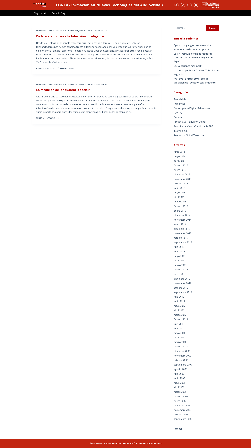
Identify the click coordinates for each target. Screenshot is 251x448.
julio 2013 (179, 246)
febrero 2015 (181, 206)
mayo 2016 (179, 156)
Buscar (212, 27)
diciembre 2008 (182, 405)
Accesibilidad (180, 99)
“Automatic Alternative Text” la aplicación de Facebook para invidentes (195, 80)
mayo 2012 (179, 305)
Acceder (178, 428)
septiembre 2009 (183, 364)
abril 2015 (179, 197)
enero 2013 (180, 274)
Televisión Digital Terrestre (189, 135)
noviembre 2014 (182, 219)
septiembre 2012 (183, 292)
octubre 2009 (181, 360)
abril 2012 (179, 310)
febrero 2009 (181, 396)
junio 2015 (179, 188)
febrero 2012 (181, 319)
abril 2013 (179, 260)
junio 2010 (179, 328)
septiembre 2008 (183, 419)
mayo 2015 (179, 192)
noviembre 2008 (182, 410)
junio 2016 (179, 151)
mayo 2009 (179, 382)
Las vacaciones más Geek (188, 66)
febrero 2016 (181, 165)
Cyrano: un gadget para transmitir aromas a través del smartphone (192, 47)
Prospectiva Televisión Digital (93, 30)
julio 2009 (179, 373)
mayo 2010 (179, 333)
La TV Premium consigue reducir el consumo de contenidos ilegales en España (193, 57)
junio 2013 (179, 251)
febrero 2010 (181, 346)
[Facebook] (176, 5)
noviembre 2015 (182, 179)
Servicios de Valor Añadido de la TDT (194, 126)
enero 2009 (180, 401)
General (178, 117)
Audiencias (41, 30)
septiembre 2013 (183, 242)
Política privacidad (140, 443)
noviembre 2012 (182, 283)
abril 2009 (179, 387)
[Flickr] (189, 5)
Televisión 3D (181, 130)
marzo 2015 (180, 201)
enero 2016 (180, 170)
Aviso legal (157, 443)
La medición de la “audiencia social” (63, 90)
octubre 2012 (181, 287)
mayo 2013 (179, 256)
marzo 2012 (180, 314)
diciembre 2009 (182, 351)
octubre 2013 (181, 237)
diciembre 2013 (182, 228)
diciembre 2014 (182, 215)
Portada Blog (58, 13)
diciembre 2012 (182, 278)
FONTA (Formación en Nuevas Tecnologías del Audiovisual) (109, 4)
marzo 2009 (180, 391)
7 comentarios (67, 68)
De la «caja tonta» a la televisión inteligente (70, 36)
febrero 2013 (181, 269)
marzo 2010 (180, 342)
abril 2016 (179, 160)
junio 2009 (179, 378)
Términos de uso (96, 443)
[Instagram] (196, 5)
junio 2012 (179, 301)
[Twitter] (183, 5)
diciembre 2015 (182, 174)
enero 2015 (180, 210)
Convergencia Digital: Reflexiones (62, 30)
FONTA (178, 112)
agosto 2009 (180, 369)
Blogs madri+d (41, 13)
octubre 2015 (181, 183)
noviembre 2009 (182, 355)
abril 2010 (179, 337)
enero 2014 (180, 224)
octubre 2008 (181, 414)
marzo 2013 (180, 265)
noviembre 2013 (182, 233)
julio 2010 (179, 324)
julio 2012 (179, 296)
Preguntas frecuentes (117, 443)
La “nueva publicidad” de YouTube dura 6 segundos (196, 72)
